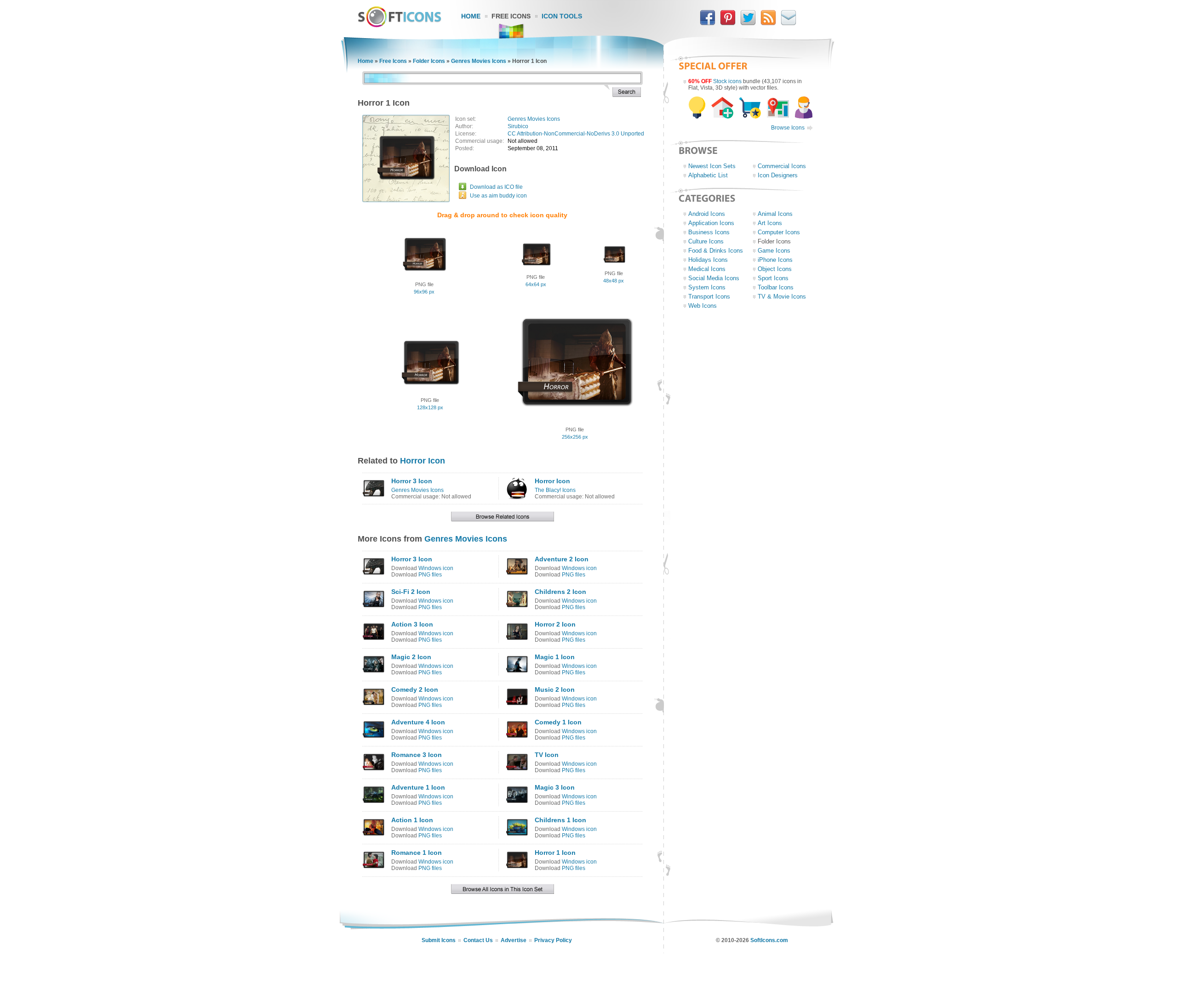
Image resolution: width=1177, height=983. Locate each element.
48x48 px (613, 280)
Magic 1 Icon (555, 657)
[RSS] (768, 23)
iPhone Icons (775, 259)
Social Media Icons (713, 278)
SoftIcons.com (769, 940)
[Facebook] (707, 23)
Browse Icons (788, 127)
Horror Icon (422, 460)
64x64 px (536, 284)
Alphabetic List (708, 175)
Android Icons (706, 213)
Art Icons (770, 223)
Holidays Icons (708, 259)
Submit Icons (439, 940)
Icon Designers (778, 175)
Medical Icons (707, 269)
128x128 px (430, 407)
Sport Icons (773, 278)
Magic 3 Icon (555, 787)
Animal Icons (775, 213)
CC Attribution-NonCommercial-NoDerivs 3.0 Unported (576, 133)
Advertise (513, 940)
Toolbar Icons (776, 287)
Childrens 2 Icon (560, 591)
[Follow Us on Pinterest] (728, 23)
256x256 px (575, 437)
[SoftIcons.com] (399, 25)
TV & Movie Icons (782, 296)
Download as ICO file (496, 187)
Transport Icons (709, 296)
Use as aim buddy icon (498, 195)
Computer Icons (779, 232)
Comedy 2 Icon (414, 689)
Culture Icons (706, 241)
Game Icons (774, 250)
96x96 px (424, 291)
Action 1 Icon (412, 820)
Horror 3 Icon (411, 481)
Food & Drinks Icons (715, 250)
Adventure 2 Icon (561, 559)
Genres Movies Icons (478, 61)
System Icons (707, 287)
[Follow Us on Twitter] (748, 23)
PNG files (430, 574)
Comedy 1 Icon (558, 722)
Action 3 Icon (412, 624)
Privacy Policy (553, 940)
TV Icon (547, 754)
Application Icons (711, 223)
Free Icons (511, 16)
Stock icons (727, 81)
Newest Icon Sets (712, 166)
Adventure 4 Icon (418, 722)
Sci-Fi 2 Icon (410, 591)
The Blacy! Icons (555, 490)
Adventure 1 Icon (418, 787)
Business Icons (709, 232)
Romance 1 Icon (416, 852)
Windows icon (435, 568)
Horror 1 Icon (555, 852)
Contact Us (478, 940)
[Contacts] (788, 23)
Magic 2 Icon (411, 657)
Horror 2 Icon (555, 624)
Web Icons (702, 305)
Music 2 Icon (555, 689)
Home (470, 16)
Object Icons (775, 269)
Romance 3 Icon (416, 754)
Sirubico (518, 126)
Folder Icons (429, 61)
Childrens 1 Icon (560, 820)
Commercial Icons (782, 166)
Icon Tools (562, 16)
